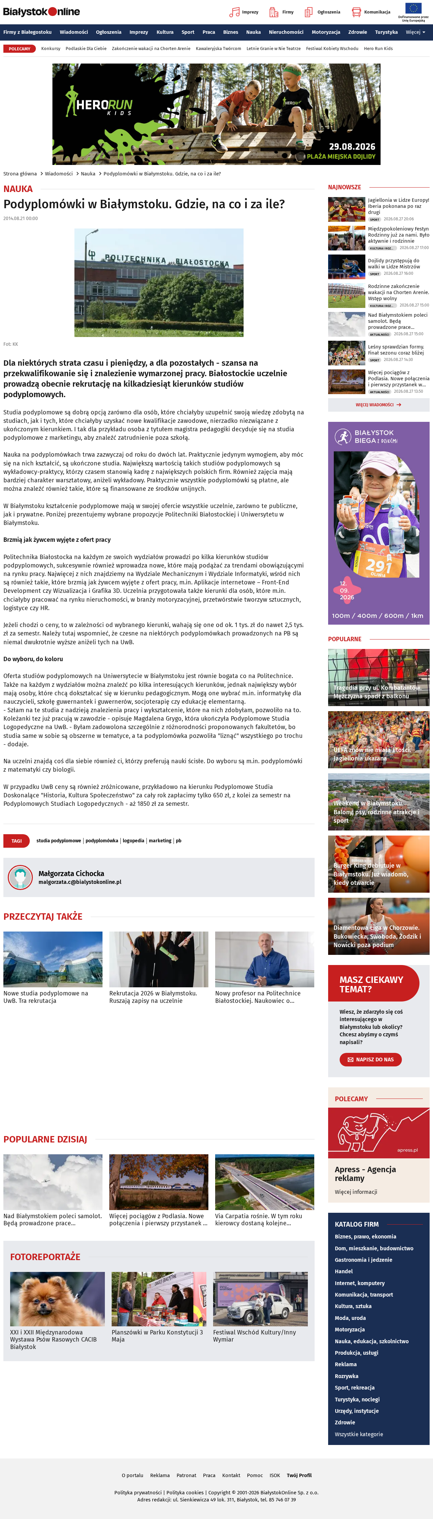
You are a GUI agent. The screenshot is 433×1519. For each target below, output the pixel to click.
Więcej (413, 32)
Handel (344, 1271)
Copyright (219, 1493)
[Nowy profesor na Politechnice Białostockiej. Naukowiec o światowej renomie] (264, 959)
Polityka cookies (185, 1493)
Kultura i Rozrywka (383, 248)
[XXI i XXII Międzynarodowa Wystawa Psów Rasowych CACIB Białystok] (57, 1299)
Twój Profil (299, 1475)
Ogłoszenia (329, 12)
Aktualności (379, 334)
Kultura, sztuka (353, 1306)
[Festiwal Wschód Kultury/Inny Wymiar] (260, 1299)
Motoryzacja (326, 32)
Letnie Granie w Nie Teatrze (274, 48)
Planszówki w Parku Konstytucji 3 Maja (157, 1336)
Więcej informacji (356, 1192)
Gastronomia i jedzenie (363, 1260)
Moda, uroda (350, 1318)
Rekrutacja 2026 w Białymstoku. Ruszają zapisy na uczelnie (153, 997)
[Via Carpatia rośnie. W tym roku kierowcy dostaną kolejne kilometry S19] (264, 1182)
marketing (160, 841)
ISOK (275, 1475)
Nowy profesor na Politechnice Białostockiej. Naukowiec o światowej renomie (258, 997)
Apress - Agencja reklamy (365, 1174)
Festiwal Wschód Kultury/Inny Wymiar (254, 1336)
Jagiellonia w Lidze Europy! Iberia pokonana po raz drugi (398, 206)
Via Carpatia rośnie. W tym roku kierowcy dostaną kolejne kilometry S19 (258, 1220)
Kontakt (231, 1475)
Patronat (186, 1475)
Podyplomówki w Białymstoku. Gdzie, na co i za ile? (162, 174)
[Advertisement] (159, 1069)
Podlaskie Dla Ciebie (86, 48)
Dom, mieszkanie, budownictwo (374, 1248)
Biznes (230, 32)
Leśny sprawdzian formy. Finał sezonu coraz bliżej (396, 350)
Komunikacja (377, 12)
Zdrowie (357, 32)
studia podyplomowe (59, 841)
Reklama (346, 1364)
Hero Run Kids (378, 48)
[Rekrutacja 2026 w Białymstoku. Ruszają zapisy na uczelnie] (158, 959)
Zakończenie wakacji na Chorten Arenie (151, 48)
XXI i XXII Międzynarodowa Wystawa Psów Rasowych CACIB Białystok (53, 1340)
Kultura (165, 32)
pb (178, 841)
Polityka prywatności (138, 1493)
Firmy (288, 12)
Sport (188, 32)
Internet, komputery (360, 1283)
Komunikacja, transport (364, 1295)
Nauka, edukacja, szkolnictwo (372, 1341)
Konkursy (50, 48)
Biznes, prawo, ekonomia (365, 1236)
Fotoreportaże (45, 1256)
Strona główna (20, 174)
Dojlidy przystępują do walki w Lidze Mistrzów (394, 264)
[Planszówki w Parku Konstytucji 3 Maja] (159, 1299)
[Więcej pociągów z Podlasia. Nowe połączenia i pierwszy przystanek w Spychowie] (158, 1182)
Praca (209, 32)
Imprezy (250, 12)
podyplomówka (102, 841)
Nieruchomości (286, 32)
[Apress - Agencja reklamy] (379, 1133)
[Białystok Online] (41, 12)
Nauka (253, 32)
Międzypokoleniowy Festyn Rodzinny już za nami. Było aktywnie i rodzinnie (399, 235)
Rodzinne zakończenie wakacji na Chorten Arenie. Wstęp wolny (398, 292)
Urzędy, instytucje (357, 1411)
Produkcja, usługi (357, 1353)
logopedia (133, 841)
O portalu (132, 1475)
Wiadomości (74, 32)
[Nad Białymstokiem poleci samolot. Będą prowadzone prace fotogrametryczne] (52, 1182)
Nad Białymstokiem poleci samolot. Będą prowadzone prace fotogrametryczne (52, 1220)
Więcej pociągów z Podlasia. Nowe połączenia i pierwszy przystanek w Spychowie (158, 1220)
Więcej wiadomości (375, 405)
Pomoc (255, 1475)
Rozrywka (347, 1376)
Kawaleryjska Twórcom (218, 48)
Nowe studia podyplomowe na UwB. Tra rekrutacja (45, 997)
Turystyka (386, 32)
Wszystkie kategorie (359, 1434)
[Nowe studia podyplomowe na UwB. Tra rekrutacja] (52, 959)
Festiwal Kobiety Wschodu (332, 48)
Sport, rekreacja (355, 1387)
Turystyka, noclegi (357, 1399)
